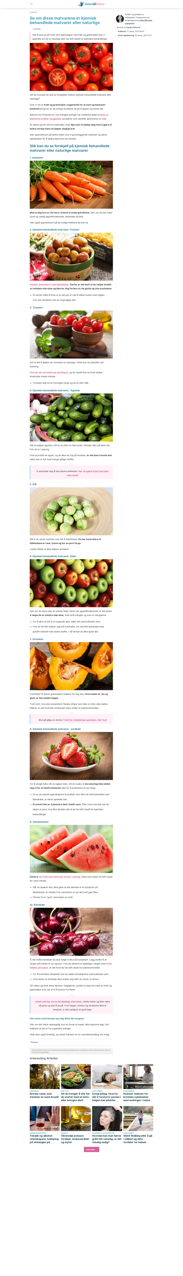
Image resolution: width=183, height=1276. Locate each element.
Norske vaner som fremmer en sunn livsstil (44, 1095)
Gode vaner (97, 1091)
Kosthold (33, 12)
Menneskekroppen (38, 1133)
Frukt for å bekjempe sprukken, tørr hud (85, 720)
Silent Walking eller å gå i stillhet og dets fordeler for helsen (137, 1139)
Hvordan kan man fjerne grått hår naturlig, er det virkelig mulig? (106, 1139)
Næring (64, 1133)
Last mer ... (91, 1149)
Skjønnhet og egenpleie (103, 1133)
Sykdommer (128, 1091)
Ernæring (34, 1091)
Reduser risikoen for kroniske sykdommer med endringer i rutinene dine (138, 1097)
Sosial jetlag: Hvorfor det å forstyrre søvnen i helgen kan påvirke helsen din (106, 1097)
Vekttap (64, 1091)
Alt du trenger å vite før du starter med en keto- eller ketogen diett (75, 1097)
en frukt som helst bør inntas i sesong (59, 876)
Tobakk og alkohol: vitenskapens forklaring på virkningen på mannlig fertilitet (44, 1139)
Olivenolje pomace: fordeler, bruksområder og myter (75, 1139)
